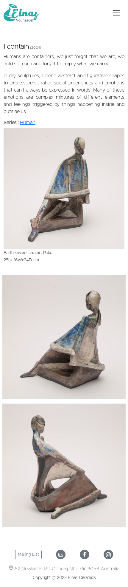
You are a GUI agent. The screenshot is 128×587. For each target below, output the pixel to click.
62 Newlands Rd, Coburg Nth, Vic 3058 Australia (66, 568)
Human (27, 122)
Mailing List (28, 554)
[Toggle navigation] (116, 12)
